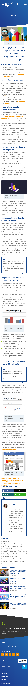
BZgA (4, 546)
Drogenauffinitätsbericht (16, 548)
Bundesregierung (6, 541)
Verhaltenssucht (6, 563)
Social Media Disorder (14, 561)
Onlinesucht (5, 561)
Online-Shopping (16, 558)
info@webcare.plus (6, 645)
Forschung (5, 551)
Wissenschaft (14, 563)
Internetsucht (7, 76)
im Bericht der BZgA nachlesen (9, 449)
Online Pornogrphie (6, 558)
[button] (8, 490)
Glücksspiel (7, 96)
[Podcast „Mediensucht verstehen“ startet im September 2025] (4, 589)
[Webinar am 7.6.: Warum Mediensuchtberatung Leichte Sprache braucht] (4, 597)
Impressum (4, 673)
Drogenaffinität (5, 548)
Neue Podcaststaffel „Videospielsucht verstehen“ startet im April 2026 (18, 580)
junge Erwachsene (21, 553)
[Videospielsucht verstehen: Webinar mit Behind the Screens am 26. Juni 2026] (4, 572)
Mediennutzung (6, 556)
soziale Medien (21, 101)
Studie (23, 561)
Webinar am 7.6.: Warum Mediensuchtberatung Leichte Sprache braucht (18, 596)
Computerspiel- (21, 74)
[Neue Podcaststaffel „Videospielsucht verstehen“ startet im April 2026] (4, 580)
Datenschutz (4, 676)
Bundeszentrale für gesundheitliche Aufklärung (12, 543)
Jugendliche (13, 553)
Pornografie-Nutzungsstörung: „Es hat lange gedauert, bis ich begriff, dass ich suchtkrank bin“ (18, 604)
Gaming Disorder (13, 551)
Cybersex (20, 546)
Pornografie (7, 103)
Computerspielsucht (12, 546)
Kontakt (3, 679)
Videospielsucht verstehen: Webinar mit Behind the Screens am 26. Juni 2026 (18, 572)
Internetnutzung (22, 551)
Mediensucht (14, 556)
